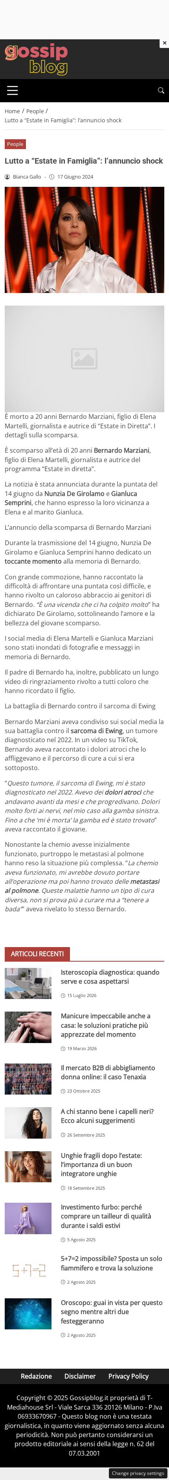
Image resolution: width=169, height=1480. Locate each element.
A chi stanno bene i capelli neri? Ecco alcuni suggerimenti (107, 1116)
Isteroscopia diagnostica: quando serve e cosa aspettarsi (110, 977)
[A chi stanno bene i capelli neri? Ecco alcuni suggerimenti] (28, 1123)
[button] (161, 90)
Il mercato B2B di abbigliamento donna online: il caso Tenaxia (108, 1072)
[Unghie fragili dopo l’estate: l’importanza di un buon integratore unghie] (28, 1167)
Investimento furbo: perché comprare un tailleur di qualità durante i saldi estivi (106, 1216)
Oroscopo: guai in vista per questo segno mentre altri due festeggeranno (112, 1311)
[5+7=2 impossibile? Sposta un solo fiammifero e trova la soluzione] (28, 1270)
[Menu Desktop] (12, 90)
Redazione (36, 1376)
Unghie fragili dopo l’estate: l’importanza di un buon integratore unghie (101, 1164)
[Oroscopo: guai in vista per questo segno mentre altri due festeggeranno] (28, 1314)
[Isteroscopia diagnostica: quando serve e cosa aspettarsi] (28, 983)
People (15, 143)
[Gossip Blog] (36, 58)
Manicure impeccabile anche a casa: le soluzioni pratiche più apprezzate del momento (106, 1025)
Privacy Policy (128, 1376)
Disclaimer (80, 1376)
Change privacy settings (138, 1473)
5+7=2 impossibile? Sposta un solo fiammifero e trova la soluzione (111, 1263)
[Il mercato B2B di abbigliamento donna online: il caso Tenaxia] (28, 1079)
